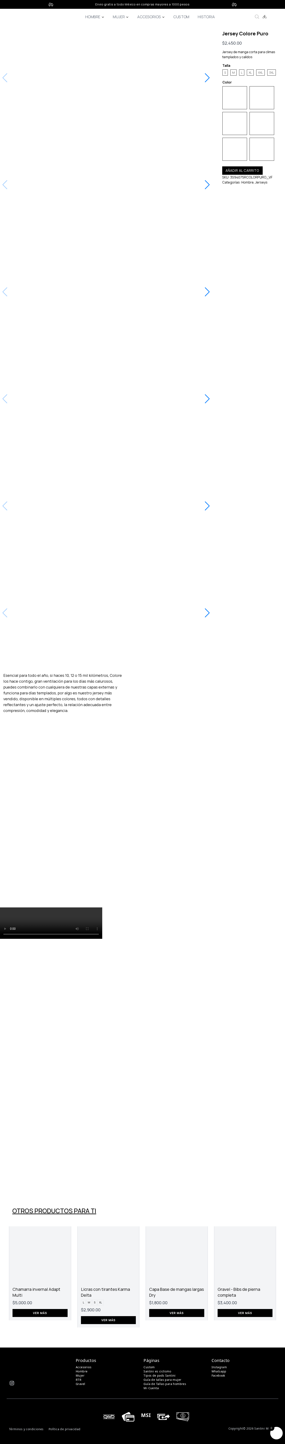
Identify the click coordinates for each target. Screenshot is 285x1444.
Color (227, 82)
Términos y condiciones (26, 1429)
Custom (181, 16)
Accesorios (149, 16)
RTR (78, 1380)
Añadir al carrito (242, 170)
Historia (206, 16)
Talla (226, 65)
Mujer (119, 16)
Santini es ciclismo (157, 1371)
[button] (207, 77)
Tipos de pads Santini (159, 1375)
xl (100, 1302)
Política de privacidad (65, 1429)
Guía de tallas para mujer (162, 1380)
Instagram (219, 1367)
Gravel (80, 1384)
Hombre (92, 16)
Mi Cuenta (151, 1388)
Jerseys (261, 182)
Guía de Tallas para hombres (165, 1384)
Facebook (218, 1375)
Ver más (40, 1313)
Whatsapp (219, 1371)
